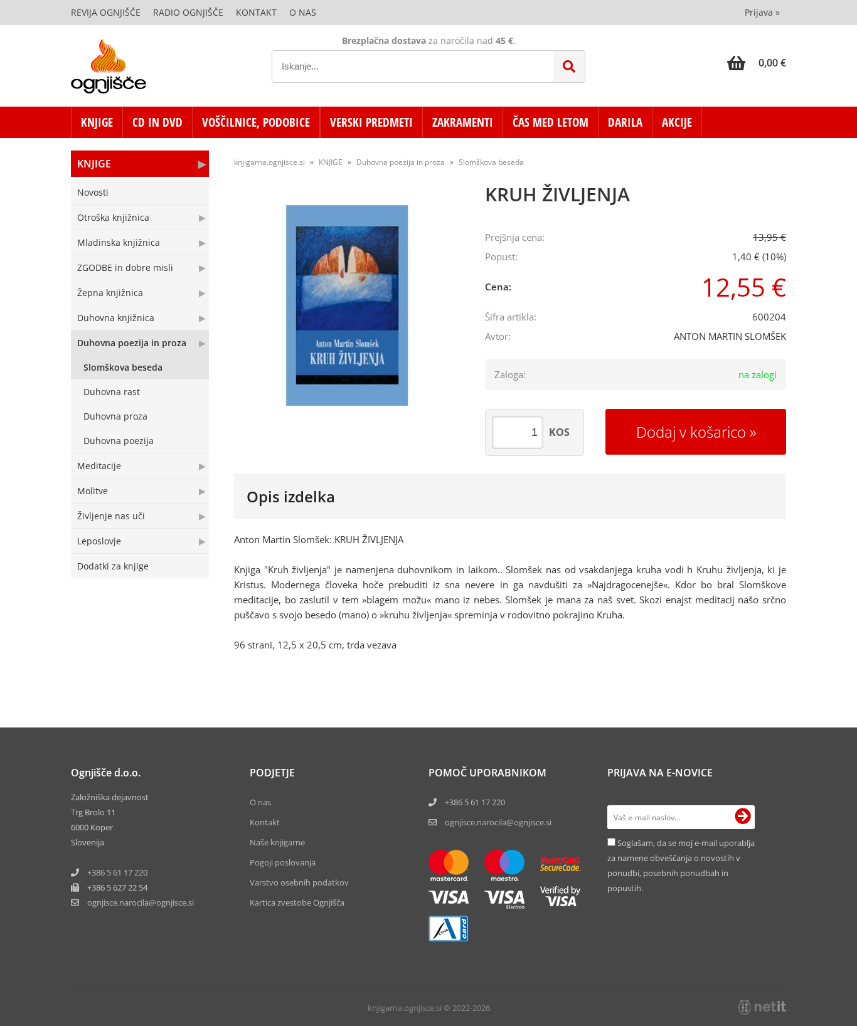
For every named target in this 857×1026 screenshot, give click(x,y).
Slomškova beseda (122, 367)
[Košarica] (756, 62)
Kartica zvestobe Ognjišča (297, 902)
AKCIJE (677, 122)
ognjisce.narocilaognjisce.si (140, 902)
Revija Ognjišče (106, 12)
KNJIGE (97, 122)
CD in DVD (157, 122)
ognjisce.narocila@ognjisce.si (498, 822)
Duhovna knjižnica (115, 318)
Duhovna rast (111, 392)
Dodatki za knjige (113, 566)
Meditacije (99, 466)
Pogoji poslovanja (283, 862)
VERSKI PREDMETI (371, 122)
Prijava (762, 12)
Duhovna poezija (118, 441)
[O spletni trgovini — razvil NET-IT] (762, 1007)
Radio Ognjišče (188, 12)
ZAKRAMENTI (462, 122)
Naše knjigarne (277, 842)
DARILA (625, 122)
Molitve (92, 491)
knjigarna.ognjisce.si (269, 162)
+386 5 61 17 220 (117, 872)
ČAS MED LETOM (550, 122)
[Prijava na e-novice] (743, 817)
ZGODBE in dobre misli (125, 267)
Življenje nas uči (111, 516)
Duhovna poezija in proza (131, 343)
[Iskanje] (569, 66)
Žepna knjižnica (110, 293)
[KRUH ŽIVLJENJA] (347, 305)
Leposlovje (99, 541)
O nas (302, 12)
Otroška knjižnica (113, 217)
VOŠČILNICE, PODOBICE (256, 122)
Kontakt (256, 12)
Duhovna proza (115, 416)
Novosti (93, 192)
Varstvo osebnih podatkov (299, 882)
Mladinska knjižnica (118, 242)
